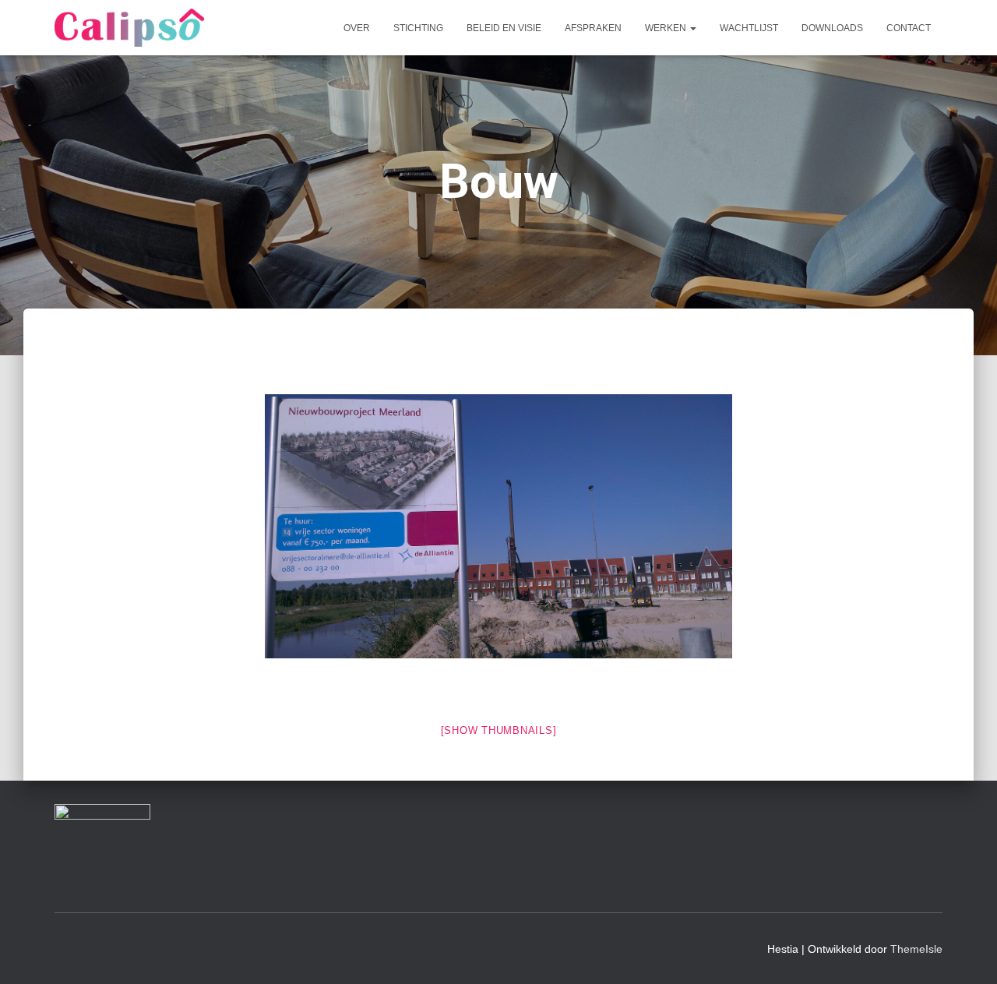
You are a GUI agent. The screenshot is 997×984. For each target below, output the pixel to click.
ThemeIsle (916, 949)
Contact (908, 28)
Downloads (832, 28)
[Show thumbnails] (499, 730)
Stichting (418, 28)
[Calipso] (129, 28)
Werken (667, 28)
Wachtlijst (749, 28)
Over (356, 28)
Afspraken (593, 28)
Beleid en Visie (504, 28)
